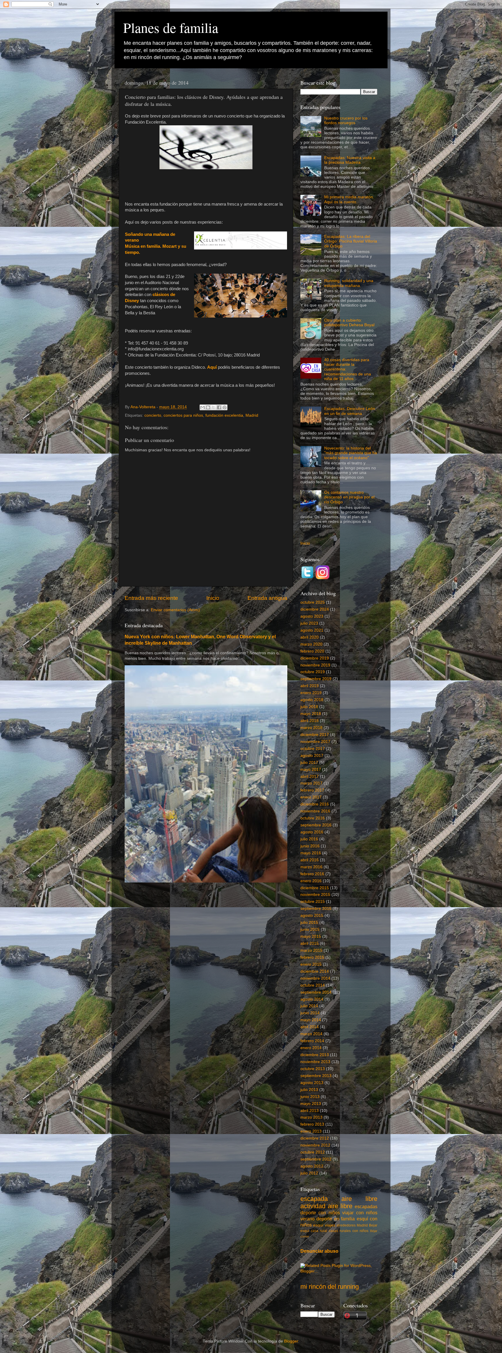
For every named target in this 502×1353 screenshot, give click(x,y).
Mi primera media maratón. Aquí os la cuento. (349, 199)
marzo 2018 (311, 727)
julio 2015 (309, 922)
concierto (152, 415)
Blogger (291, 1341)
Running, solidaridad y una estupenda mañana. (348, 283)
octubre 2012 (312, 1152)
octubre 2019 (312, 672)
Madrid (251, 415)
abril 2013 (309, 1110)
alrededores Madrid (352, 1225)
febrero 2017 (312, 790)
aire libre (359, 1198)
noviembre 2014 (315, 978)
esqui (304, 1231)
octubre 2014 (312, 985)
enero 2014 (311, 1048)
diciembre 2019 (314, 658)
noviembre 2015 (315, 894)
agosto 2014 (311, 999)
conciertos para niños (183, 415)
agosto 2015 (311, 915)
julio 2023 (309, 623)
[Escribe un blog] (208, 407)
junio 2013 (310, 1096)
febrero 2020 (312, 651)
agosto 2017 (311, 755)
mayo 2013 (310, 1103)
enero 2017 (311, 797)
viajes (330, 1225)
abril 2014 (309, 1027)
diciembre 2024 (314, 609)
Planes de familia (170, 27)
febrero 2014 (312, 1041)
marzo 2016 (311, 867)
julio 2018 (309, 707)
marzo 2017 (311, 783)
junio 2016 (310, 846)
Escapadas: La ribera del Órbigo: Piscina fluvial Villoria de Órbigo (350, 241)
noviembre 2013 (315, 1062)
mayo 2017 (310, 769)
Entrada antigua (267, 598)
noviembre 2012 (315, 1145)
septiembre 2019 (315, 679)
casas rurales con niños (349, 1231)
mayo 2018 (310, 714)
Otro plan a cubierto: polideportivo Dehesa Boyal (349, 322)
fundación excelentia (224, 415)
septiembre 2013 (315, 1076)
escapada (314, 1198)
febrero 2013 (312, 1124)
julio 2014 (309, 1006)
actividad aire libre (326, 1206)
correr (304, 1236)
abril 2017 (309, 776)
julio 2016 (309, 839)
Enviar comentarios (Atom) (175, 610)
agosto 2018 (311, 700)
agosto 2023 (311, 616)
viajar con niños (359, 1212)
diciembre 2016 (314, 804)
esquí (318, 1225)
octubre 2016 (312, 818)
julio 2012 (309, 1173)
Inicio (212, 598)
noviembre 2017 (315, 741)
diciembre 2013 (314, 1055)
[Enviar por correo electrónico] (202, 407)
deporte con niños (320, 1212)
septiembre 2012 (315, 1159)
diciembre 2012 (314, 1138)
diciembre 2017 (314, 734)
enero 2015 (311, 964)
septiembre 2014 (315, 992)
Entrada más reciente (151, 598)
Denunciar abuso (319, 1251)
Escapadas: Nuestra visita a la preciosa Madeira (349, 160)
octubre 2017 (312, 748)
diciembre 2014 (314, 971)
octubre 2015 (312, 901)
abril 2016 (309, 860)
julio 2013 (309, 1090)
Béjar (373, 1231)
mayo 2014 (310, 1020)
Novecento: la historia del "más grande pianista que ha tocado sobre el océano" (350, 453)
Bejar (373, 1225)
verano (307, 1218)
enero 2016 (311, 881)
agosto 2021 (311, 630)
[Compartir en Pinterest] (224, 407)
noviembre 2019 (315, 665)
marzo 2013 (311, 1117)
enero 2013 (311, 1131)
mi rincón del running (329, 1286)
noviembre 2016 (315, 811)
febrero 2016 (312, 874)
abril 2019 (309, 686)
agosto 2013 (311, 1083)
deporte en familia (335, 1218)
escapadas (366, 1206)
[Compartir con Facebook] (219, 407)
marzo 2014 (311, 1034)
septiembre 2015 (315, 908)
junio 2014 (310, 1013)
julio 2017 (309, 762)
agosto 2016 (311, 832)
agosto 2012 (311, 1166)
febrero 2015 (312, 957)
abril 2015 (309, 943)
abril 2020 (309, 637)
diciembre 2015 (314, 888)
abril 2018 (309, 721)
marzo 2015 (311, 950)
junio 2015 (310, 929)
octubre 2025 (312, 602)
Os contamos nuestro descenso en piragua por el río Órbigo (349, 497)
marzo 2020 (311, 644)
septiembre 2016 (315, 825)
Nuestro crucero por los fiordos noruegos (345, 120)
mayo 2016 (310, 853)
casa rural (319, 1231)
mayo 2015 (310, 936)
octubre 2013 (312, 1069)
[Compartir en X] (213, 407)
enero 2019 (311, 693)
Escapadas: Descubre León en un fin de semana (349, 411)
